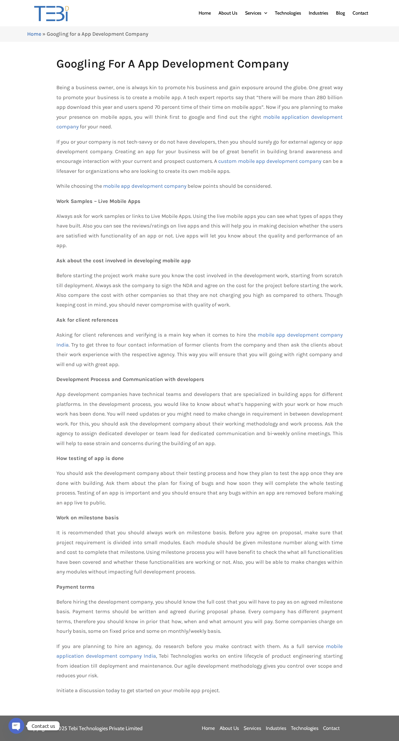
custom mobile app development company (269, 161)
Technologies (288, 13)
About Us (227, 13)
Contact (360, 13)
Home (205, 13)
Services (253, 13)
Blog (340, 13)
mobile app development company (144, 186)
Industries (318, 13)
